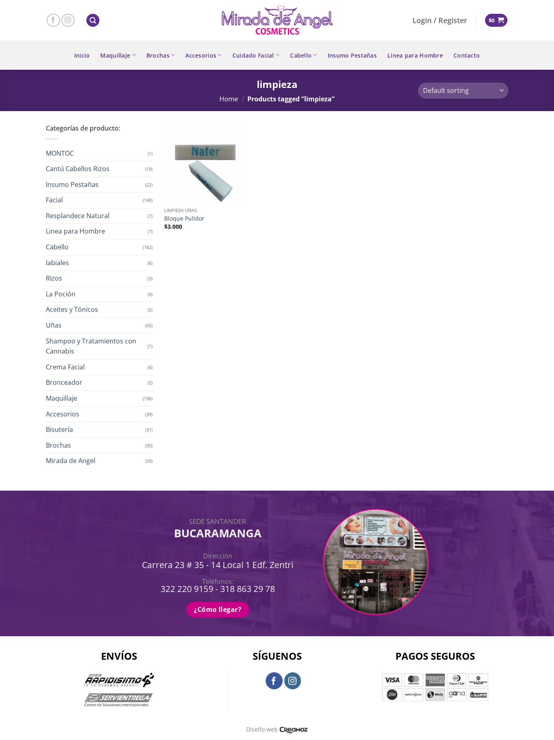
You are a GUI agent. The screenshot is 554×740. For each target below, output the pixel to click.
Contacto (466, 55)
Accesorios (200, 55)
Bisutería (59, 429)
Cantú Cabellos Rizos (78, 168)
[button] (92, 20)
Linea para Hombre (415, 55)
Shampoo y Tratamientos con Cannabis (91, 346)
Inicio (82, 55)
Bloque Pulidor (184, 218)
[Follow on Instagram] (68, 20)
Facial (54, 199)
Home (228, 98)
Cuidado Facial (253, 55)
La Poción (60, 294)
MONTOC (60, 153)
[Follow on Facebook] (53, 20)
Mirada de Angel (70, 460)
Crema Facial (65, 366)
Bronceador (64, 382)
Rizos (54, 278)
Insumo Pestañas (352, 55)
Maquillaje (115, 55)
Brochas (158, 55)
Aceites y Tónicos (72, 309)
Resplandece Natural (78, 215)
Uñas (54, 325)
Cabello (300, 55)
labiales (57, 262)
